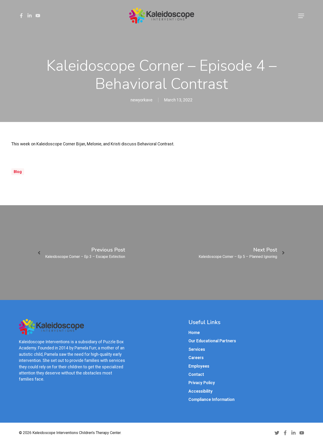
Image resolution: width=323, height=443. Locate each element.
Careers (196, 357)
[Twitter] (277, 432)
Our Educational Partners (212, 341)
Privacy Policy (201, 382)
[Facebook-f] (21, 15)
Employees (198, 366)
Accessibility (200, 391)
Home (194, 332)
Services (196, 349)
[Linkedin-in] (29, 15)
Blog (18, 171)
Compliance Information (211, 399)
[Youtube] (37, 15)
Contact (196, 374)
